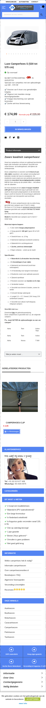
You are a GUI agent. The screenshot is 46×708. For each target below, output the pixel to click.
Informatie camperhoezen (15, 565)
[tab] (23, 150)
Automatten (24, 2)
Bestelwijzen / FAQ (12, 575)
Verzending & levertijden (15, 585)
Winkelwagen (11, 2)
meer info (23, 703)
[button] (7, 54)
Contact (34, 2)
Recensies (9, 590)
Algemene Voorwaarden (15, 580)
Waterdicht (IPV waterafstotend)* (20, 510)
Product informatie (13, 150)
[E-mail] (6, 137)
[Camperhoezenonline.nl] (24, 7)
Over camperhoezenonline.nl (17, 570)
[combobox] (23, 14)
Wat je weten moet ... (14, 354)
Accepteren (32, 699)
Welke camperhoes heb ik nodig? (18, 561)
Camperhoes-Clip (15, 423)
